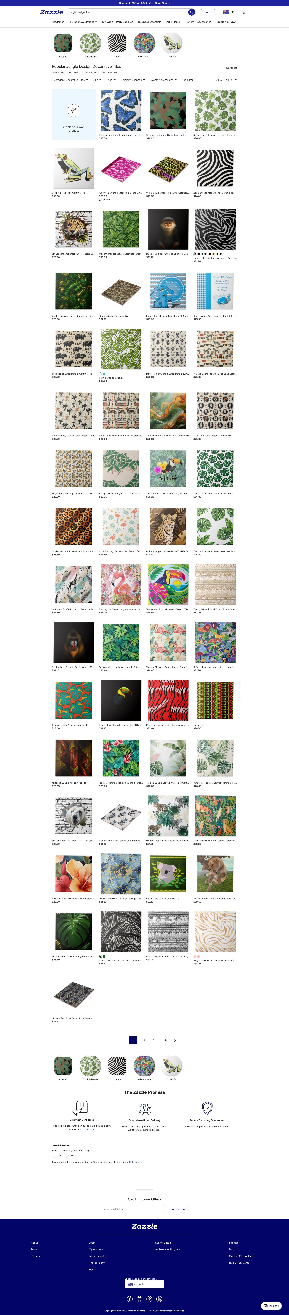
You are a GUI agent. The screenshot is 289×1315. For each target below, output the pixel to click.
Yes (60, 1155)
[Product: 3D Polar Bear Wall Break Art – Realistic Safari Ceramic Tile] (74, 816)
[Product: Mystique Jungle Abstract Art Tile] (74, 758)
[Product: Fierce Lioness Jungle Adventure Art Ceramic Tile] (215, 874)
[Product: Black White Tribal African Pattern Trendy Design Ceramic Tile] (168, 932)
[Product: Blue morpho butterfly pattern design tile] (121, 110)
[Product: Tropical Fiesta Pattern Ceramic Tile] (74, 700)
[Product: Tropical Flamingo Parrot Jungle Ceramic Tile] (168, 643)
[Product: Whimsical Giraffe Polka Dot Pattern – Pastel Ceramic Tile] (74, 585)
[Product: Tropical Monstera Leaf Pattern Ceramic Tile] (215, 469)
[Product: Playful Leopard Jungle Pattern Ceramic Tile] (74, 469)
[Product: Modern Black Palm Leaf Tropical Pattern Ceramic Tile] (121, 932)
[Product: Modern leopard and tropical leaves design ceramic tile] (168, 816)
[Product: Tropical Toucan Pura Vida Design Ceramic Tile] (168, 469)
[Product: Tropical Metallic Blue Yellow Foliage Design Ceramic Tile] (121, 874)
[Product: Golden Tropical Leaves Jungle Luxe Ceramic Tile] (74, 291)
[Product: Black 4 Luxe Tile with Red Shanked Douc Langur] (168, 229)
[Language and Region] (228, 12)
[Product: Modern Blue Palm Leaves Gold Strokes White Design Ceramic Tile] (121, 816)
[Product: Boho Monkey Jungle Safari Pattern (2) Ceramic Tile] (168, 349)
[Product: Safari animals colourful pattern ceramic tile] (215, 643)
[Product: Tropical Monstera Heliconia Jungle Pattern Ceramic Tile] (121, 758)
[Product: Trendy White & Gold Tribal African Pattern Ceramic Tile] (215, 585)
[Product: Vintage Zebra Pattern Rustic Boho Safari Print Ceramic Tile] (215, 349)
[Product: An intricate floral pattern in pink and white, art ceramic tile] (121, 168)
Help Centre (135, 1162)
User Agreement (162, 1311)
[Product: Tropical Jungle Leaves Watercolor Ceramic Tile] (168, 758)
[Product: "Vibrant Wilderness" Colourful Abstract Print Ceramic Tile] (168, 168)
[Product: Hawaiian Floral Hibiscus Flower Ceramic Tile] (74, 874)
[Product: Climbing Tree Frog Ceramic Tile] (74, 168)
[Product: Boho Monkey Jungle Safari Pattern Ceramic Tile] (74, 411)
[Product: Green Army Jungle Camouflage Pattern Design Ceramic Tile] (168, 110)
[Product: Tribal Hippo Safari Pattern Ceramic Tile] (74, 349)
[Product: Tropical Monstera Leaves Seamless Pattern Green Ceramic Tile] (215, 527)
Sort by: (219, 80)
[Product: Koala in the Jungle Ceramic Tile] (168, 874)
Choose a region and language (141, 1279)
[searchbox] (131, 12)
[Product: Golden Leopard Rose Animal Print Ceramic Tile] (74, 527)
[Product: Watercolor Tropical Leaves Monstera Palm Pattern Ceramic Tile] (215, 758)
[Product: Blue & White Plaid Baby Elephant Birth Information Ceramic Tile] (215, 291)
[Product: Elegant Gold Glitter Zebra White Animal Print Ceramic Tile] (215, 932)
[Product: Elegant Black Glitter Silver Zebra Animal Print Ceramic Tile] (215, 229)
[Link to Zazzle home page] (52, 12)
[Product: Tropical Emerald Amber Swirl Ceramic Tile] (168, 411)
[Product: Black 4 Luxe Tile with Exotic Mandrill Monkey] (74, 643)
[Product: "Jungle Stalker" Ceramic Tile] (121, 291)
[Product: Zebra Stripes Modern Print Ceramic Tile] (215, 168)
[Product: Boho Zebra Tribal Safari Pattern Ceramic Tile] (121, 411)
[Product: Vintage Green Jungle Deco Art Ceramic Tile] (121, 469)
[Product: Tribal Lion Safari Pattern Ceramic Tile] (215, 411)
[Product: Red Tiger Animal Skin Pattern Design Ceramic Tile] (168, 700)
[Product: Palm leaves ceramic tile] (121, 349)
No (72, 1155)
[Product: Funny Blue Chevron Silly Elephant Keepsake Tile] (168, 291)
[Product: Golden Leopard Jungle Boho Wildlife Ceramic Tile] (168, 527)
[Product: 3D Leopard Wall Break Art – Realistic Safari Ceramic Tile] (74, 229)
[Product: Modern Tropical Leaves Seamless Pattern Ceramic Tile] (121, 229)
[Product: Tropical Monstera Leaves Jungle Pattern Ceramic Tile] (121, 643)
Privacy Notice (177, 1311)
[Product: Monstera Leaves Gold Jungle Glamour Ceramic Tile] (74, 932)
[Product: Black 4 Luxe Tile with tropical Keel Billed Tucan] (121, 700)
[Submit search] (191, 12)
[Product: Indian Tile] (215, 700)
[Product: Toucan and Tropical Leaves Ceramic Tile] (168, 585)
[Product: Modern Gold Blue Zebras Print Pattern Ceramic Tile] (74, 994)
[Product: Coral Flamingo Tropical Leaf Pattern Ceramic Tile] (121, 527)
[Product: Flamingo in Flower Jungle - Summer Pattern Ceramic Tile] (121, 585)
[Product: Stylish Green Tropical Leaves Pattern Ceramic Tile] (215, 110)
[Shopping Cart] (244, 12)
